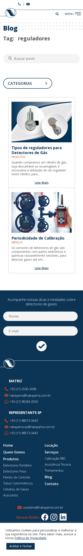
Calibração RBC (55, 458)
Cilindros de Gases (16, 489)
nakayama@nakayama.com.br (30, 395)
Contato (52, 483)
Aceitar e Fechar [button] (20, 546)
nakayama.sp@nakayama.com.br (32, 427)
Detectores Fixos (14, 471)
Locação (51, 445)
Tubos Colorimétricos (18, 483)
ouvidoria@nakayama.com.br (43, 507)
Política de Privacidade (30, 538)
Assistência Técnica (58, 464)
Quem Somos (14, 452)
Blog (48, 477)
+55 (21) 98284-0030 (24, 402)
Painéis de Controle (16, 477)
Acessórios (10, 495)
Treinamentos (54, 470)
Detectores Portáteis (17, 465)
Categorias (20, 83)
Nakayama (8, 13)
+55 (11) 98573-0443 (24, 433)
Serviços (52, 452)
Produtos (11, 459)
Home (8, 445)
